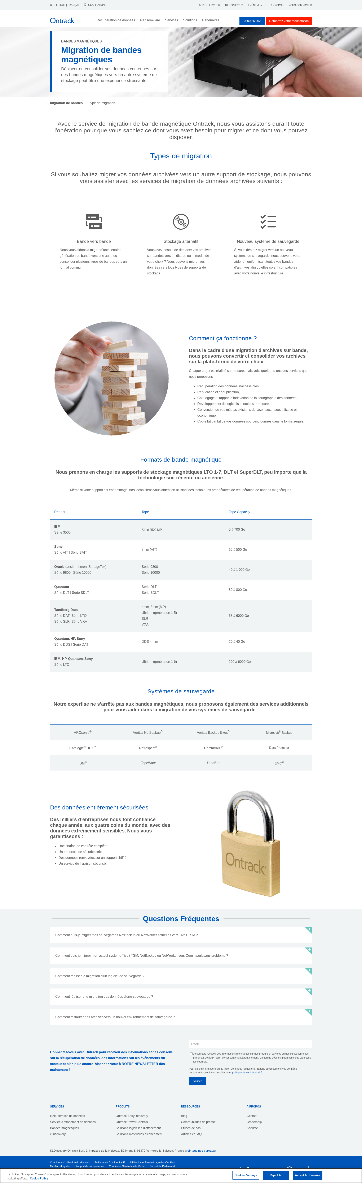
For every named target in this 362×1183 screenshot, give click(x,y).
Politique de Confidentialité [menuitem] (109, 1162)
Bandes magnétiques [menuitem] (64, 1128)
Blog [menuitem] (184, 1116)
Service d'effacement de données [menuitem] (73, 1122)
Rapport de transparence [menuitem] (89, 1166)
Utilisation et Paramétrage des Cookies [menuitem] (152, 1162)
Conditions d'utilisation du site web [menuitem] (69, 1162)
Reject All (276, 1175)
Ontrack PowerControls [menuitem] (132, 1122)
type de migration (102, 103)
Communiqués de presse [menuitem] (198, 1122)
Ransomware (150, 20)
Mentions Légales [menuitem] (60, 1166)
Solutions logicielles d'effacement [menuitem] (138, 1128)
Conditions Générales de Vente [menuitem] (127, 1166)
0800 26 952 (252, 21)
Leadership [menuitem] (254, 1122)
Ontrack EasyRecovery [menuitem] (132, 1116)
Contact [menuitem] (252, 1116)
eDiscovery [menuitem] (58, 1134)
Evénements (256, 5)
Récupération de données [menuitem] (67, 1116)
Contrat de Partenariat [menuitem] (162, 1166)
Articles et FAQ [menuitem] (191, 1134)
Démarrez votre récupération (289, 21)
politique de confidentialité (247, 1072)
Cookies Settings (246, 1175)
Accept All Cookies (307, 1175)
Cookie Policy (39, 1178)
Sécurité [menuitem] (252, 1128)
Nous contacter (300, 5)
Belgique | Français (66, 5)
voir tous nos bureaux (200, 1150)
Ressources (234, 5)
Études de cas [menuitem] (191, 1128)
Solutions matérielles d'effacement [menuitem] (139, 1134)
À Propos (276, 5)
